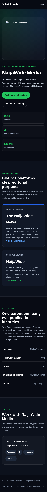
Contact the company (14, 103)
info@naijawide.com (20, 441)
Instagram (29, 452)
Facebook (11, 452)
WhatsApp (11, 458)
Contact (42, 4)
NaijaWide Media (10, 4)
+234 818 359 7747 (24, 445)
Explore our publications (16, 95)
